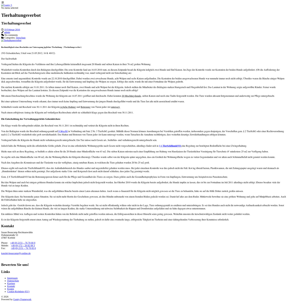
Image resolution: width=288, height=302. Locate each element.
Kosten (10, 289)
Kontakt (11, 286)
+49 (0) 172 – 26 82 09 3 (23, 245)
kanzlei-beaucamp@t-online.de (16, 253)
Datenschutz (13, 281)
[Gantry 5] (6, 5)
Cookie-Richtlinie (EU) (18, 291)
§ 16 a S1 (63, 131)
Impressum (12, 278)
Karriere (11, 283)
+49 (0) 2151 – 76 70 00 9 (22, 243)
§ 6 (170, 145)
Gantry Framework (22, 299)
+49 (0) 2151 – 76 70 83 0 (23, 248)
